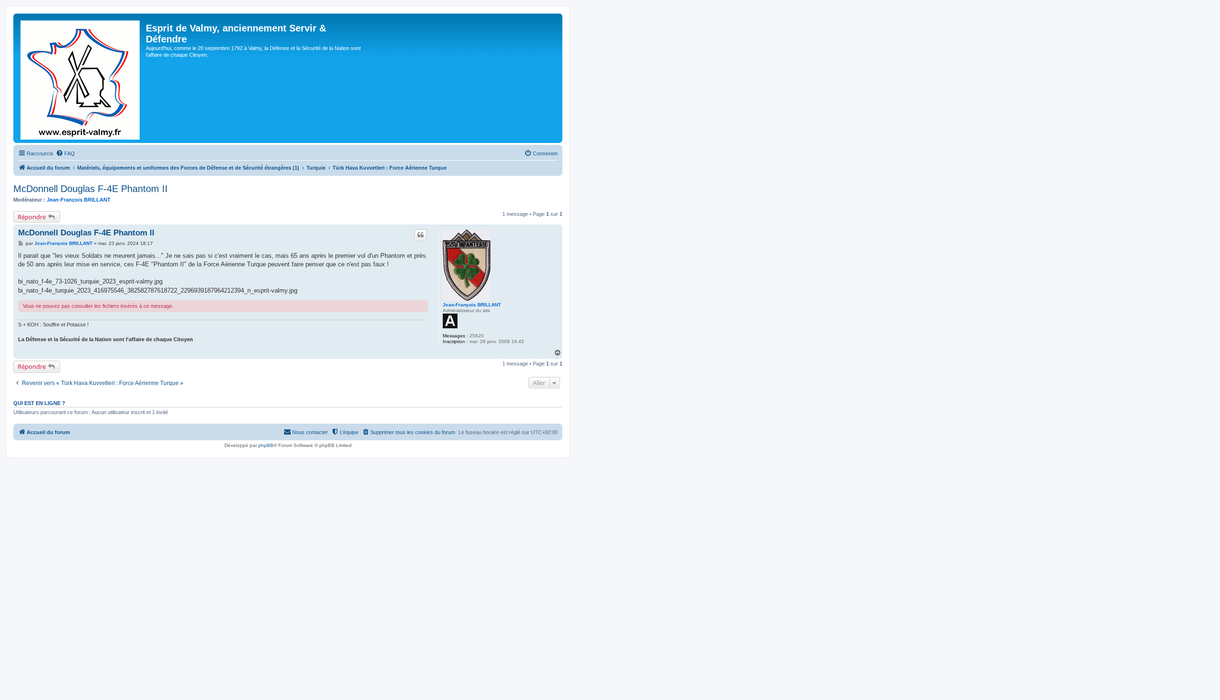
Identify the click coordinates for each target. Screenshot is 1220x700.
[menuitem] (65, 153)
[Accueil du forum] (81, 78)
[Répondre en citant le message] (420, 235)
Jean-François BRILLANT (79, 200)
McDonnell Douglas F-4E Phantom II (90, 188)
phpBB (266, 445)
